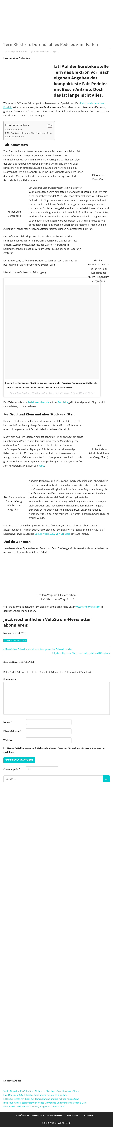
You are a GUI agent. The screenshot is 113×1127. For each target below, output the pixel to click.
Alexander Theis (42, 51)
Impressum (72, 1115)
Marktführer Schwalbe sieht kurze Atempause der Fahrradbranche (38, 649)
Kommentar (11, 679)
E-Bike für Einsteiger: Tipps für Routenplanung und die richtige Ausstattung (41, 1098)
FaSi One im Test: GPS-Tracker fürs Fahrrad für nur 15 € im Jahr (35, 1094)
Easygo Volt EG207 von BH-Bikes (52, 533)
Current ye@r (11, 769)
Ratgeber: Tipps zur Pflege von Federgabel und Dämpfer (80, 653)
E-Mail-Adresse (12, 731)
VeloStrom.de (64, 1123)
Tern (24, 640)
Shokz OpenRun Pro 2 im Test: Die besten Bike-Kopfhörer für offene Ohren (41, 1091)
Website (8, 740)
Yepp (41, 465)
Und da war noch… (16, 136)
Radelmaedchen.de (38, 402)
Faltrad (17, 640)
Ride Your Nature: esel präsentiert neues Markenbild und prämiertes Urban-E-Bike (44, 1102)
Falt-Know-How (14, 129)
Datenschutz (90, 1115)
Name (7, 722)
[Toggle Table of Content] (48, 125)
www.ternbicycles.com (87, 606)
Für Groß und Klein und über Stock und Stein (29, 133)
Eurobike (63, 402)
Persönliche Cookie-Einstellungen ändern (39, 1115)
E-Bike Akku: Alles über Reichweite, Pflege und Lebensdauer (33, 1106)
